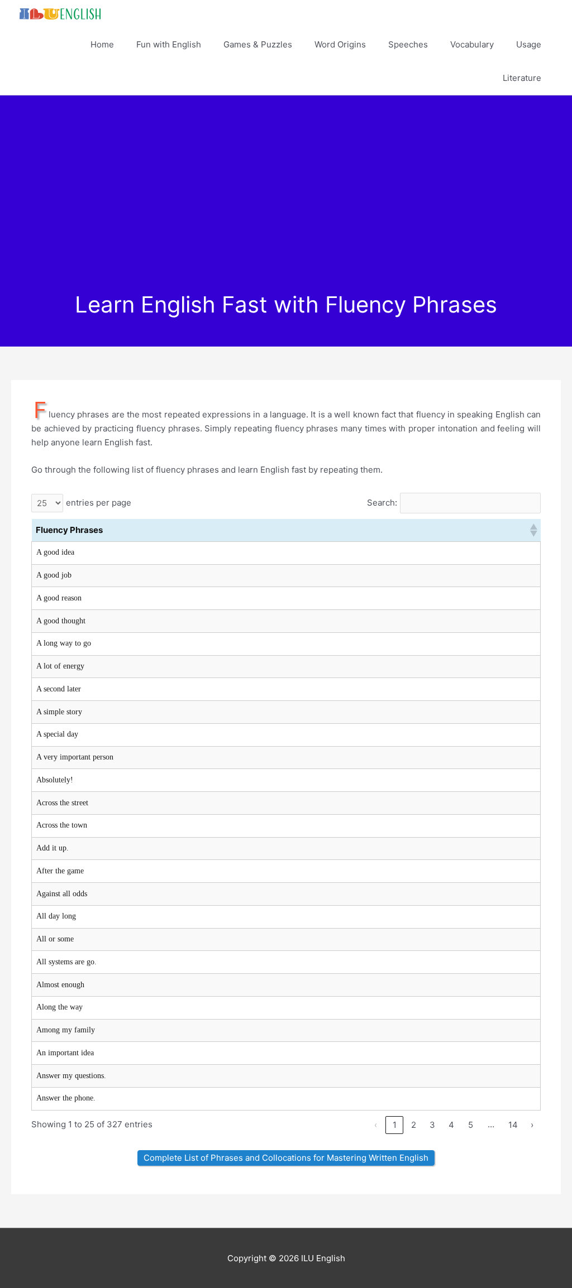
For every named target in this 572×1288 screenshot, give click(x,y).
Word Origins (340, 44)
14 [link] (513, 1124)
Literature (522, 78)
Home (102, 44)
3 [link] (432, 1124)
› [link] (532, 1124)
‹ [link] (375, 1124)
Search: (382, 502)
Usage (528, 44)
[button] (533, 530)
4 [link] (451, 1124)
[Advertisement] (286, 207)
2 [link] (413, 1124)
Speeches (408, 44)
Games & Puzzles (257, 44)
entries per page (98, 502)
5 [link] (470, 1124)
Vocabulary (472, 44)
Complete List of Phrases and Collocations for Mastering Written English (286, 1157)
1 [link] (395, 1124)
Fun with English (168, 44)
